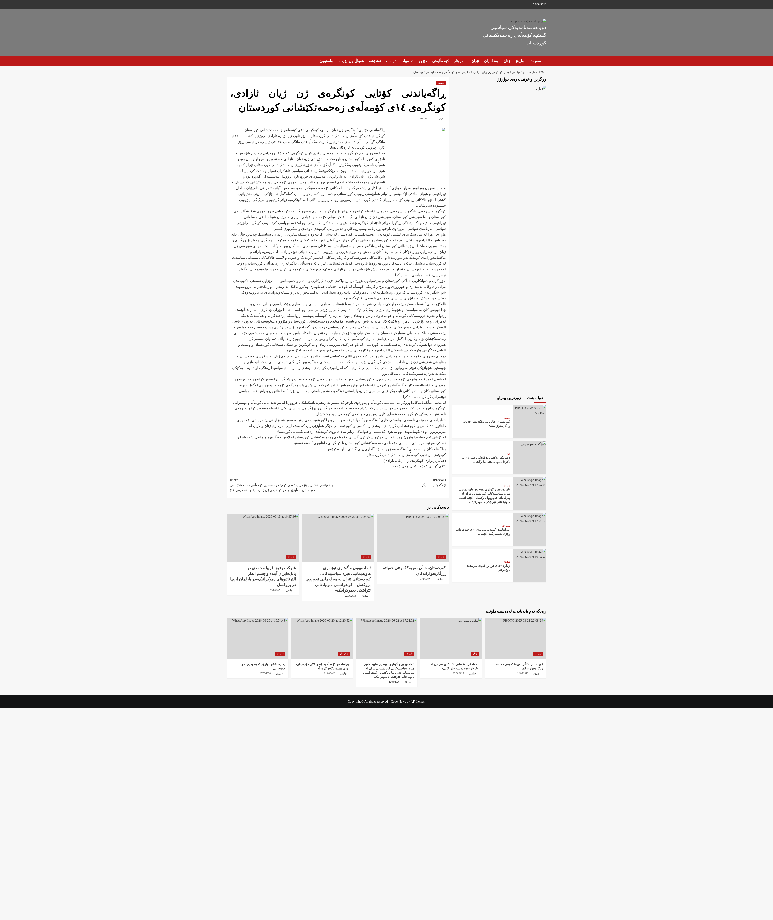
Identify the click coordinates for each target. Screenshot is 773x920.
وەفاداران (491, 61)
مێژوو (423, 61)
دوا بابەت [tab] (535, 397)
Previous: (434, 482)
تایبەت (391, 61)
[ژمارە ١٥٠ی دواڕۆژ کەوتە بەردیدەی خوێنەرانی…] (529, 554)
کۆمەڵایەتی (440, 61)
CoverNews (398, 701)
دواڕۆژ (520, 61)
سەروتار (460, 61)
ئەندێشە (375, 61)
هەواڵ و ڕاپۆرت (351, 61)
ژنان (507, 61)
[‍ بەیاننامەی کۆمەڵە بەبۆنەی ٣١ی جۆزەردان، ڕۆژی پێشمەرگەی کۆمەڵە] (529, 518)
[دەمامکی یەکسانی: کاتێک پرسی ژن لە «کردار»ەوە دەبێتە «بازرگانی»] (533, 443)
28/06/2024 (425, 118)
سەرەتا (535, 61)
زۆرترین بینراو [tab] (509, 397)
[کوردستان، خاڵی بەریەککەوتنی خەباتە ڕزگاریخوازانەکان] (413, 538)
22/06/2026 (425, 579)
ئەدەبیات (407, 61)
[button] (229, 61)
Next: (281, 485)
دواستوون (327, 61)
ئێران (475, 61)
